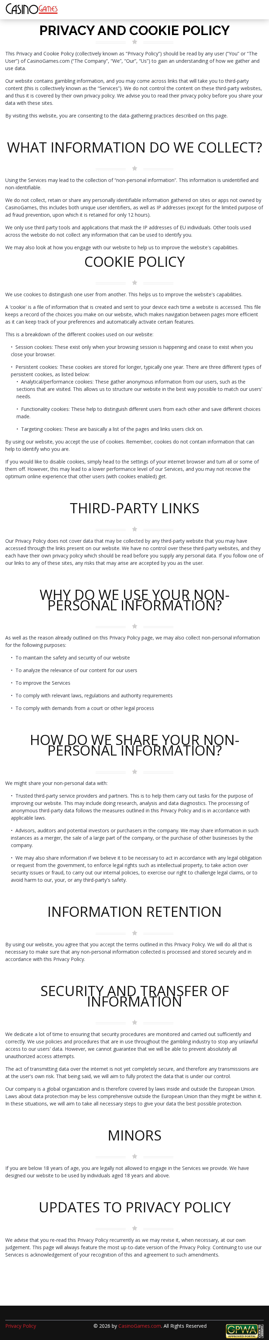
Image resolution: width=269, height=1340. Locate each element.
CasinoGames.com (139, 1325)
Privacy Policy (20, 1325)
